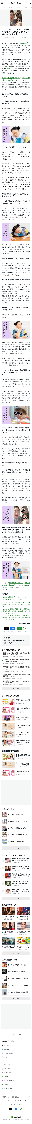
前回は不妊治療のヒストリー (11, 78)
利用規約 (8, 1100)
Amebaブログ (7, 1057)
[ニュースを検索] (30, 3)
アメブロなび (7, 1084)
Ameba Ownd (7, 1061)
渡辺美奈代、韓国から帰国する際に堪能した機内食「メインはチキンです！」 (16, 653)
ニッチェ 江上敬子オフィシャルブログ (15, 597)
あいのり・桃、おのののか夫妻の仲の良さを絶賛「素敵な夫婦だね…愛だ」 (16, 660)
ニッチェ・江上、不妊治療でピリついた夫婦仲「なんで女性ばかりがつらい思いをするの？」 (16, 604)
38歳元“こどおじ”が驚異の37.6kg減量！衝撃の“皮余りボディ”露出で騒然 (9, 948)
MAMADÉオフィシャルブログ (12, 600)
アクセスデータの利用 (16, 1104)
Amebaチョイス (8, 1045)
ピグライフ (6, 1076)
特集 (26, 7)
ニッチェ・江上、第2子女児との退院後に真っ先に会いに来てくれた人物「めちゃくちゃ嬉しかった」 (16, 611)
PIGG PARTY (7, 1068)
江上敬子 (7, 68)
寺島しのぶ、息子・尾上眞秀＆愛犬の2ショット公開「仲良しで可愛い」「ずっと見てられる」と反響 (21, 884)
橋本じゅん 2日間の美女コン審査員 (18, 978)
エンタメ (11, 7)
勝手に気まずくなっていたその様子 (18, 985)
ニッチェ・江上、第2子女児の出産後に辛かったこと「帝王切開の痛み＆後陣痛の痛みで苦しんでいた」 (16, 618)
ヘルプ (28, 1097)
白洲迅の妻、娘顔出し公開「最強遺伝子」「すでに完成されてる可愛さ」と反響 (20, 868)
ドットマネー (7, 1049)
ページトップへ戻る (16, 1034)
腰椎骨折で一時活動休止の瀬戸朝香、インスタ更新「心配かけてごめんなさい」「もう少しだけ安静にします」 (20, 861)
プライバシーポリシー (20, 1100)
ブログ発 (19, 7)
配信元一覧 (5, 1097)
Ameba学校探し (8, 1088)
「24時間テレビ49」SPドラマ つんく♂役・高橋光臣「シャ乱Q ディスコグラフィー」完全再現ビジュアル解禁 (21, 876)
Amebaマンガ (7, 1072)
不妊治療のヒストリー (16, 583)
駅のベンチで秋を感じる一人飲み (17, 965)
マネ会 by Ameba (8, 1053)
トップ (3, 7)
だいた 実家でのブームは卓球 (16, 971)
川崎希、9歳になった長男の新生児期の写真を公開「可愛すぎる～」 (16, 675)
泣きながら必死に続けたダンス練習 (18, 992)
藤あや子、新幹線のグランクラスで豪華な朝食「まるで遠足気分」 (16, 681)
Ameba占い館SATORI (9, 1080)
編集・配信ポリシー (17, 1097)
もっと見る (16, 688)
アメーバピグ (7, 1065)
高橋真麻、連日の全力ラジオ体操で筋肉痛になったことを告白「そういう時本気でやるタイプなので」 (16, 667)
